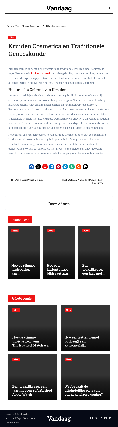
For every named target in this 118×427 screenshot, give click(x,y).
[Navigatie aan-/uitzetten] (10, 8)
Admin (64, 203)
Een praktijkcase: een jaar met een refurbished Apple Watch (92, 275)
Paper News (22, 418)
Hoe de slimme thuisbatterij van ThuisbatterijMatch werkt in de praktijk (23, 275)
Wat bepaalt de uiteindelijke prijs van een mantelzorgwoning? (84, 390)
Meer (12, 37)
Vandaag (59, 8)
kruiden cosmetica (42, 73)
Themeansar (12, 422)
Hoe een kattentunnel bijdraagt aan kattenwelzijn (58, 271)
